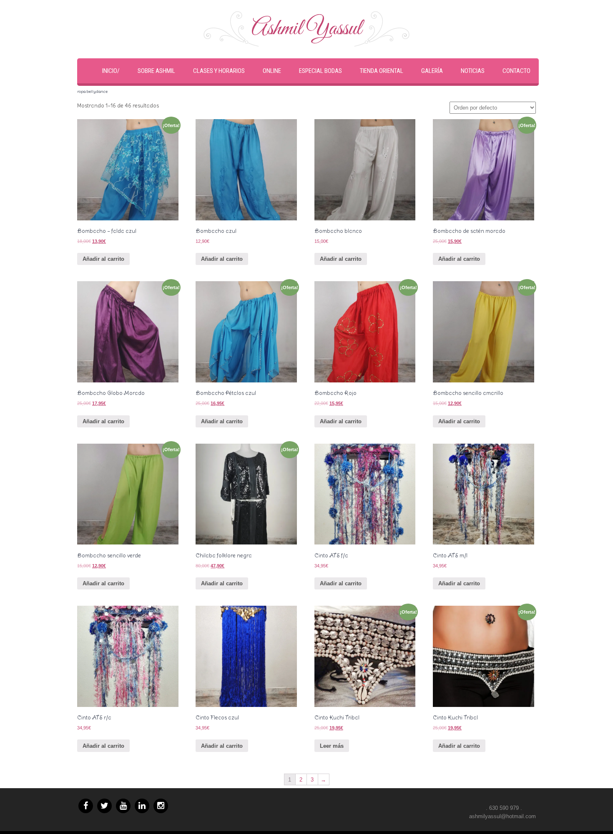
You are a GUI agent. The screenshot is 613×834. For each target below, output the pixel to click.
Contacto (516, 71)
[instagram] (160, 806)
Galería (432, 71)
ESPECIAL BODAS (320, 71)
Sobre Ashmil (156, 71)
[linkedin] (142, 806)
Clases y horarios (219, 71)
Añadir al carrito (103, 259)
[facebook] (85, 806)
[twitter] (104, 806)
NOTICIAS (473, 71)
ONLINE (272, 71)
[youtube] (123, 806)
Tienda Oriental (381, 71)
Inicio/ (111, 71)
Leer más (332, 746)
